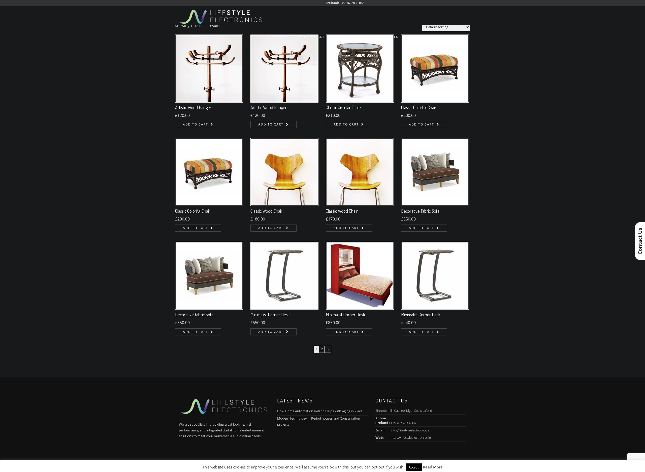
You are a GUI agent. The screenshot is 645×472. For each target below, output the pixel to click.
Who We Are (312, 37)
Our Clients (385, 37)
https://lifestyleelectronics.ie (411, 437)
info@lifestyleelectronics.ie (410, 430)
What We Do (348, 37)
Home (283, 37)
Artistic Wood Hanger (193, 107)
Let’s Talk (420, 37)
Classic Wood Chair (266, 211)
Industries (454, 37)
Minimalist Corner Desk (270, 314)
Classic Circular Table (343, 107)
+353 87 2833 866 (351, 3)
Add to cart (195, 124)
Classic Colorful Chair (418, 107)
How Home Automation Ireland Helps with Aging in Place (319, 411)
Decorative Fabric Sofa (420, 211)
